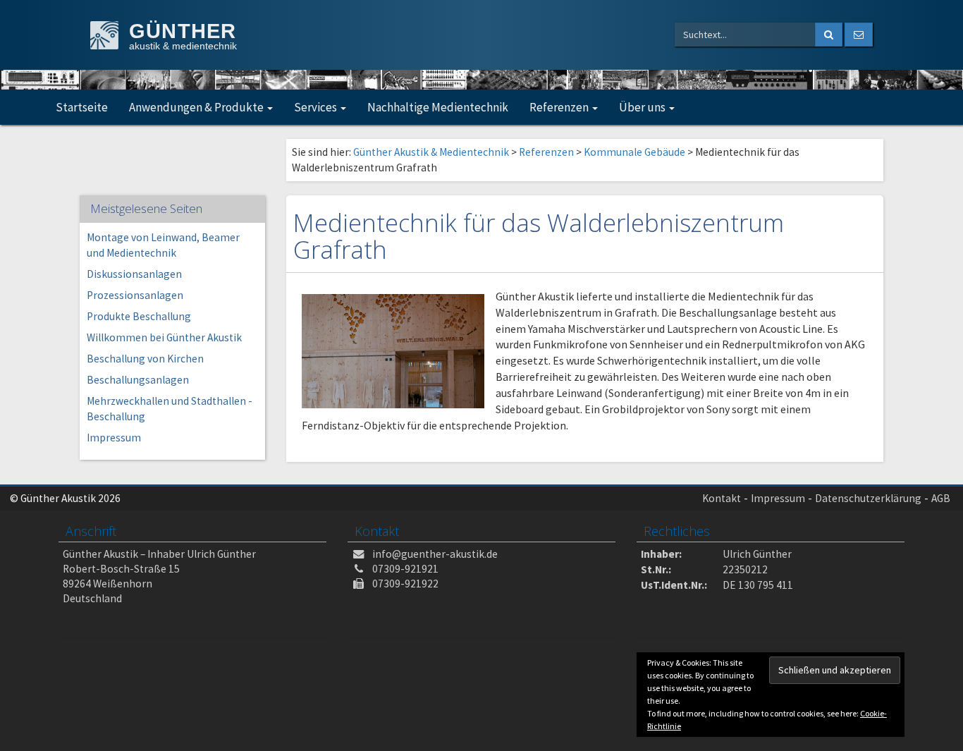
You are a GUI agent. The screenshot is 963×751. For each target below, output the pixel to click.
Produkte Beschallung (139, 316)
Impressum (114, 437)
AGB (940, 498)
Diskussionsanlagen (134, 274)
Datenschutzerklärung (868, 498)
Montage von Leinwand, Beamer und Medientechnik (163, 245)
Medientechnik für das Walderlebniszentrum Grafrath (538, 236)
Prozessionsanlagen (135, 295)
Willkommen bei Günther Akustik (164, 337)
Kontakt (721, 498)
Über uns (643, 107)
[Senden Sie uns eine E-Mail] (859, 35)
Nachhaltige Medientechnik (437, 107)
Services (316, 107)
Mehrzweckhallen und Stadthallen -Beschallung (169, 408)
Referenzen (560, 107)
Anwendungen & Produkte (197, 107)
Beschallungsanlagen (138, 379)
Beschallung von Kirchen (145, 358)
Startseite (82, 107)
